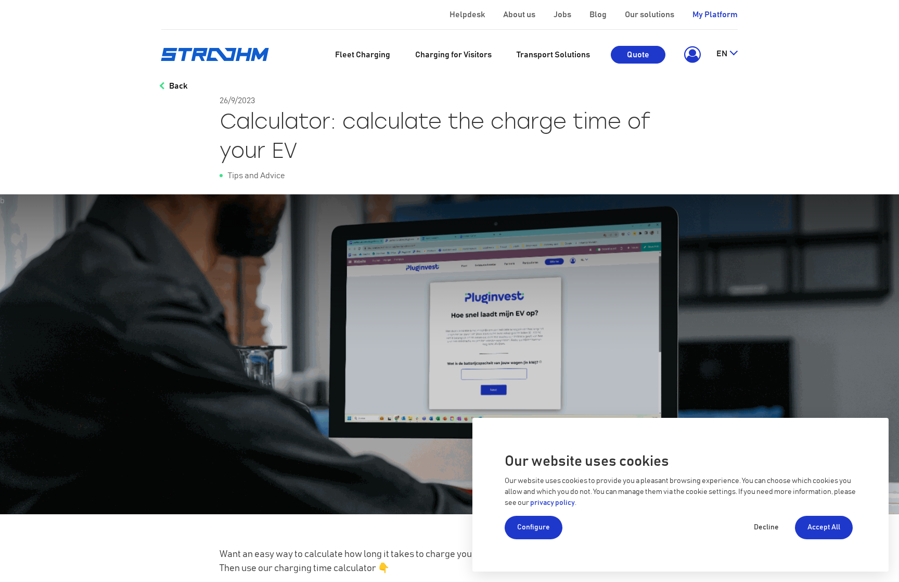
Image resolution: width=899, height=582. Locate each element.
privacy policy (552, 502)
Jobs (562, 14)
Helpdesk (467, 14)
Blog (598, 14)
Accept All (823, 527)
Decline (766, 527)
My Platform (715, 14)
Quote (638, 55)
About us (519, 14)
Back (178, 86)
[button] (691, 54)
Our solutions (649, 14)
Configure (533, 527)
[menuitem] (362, 54)
